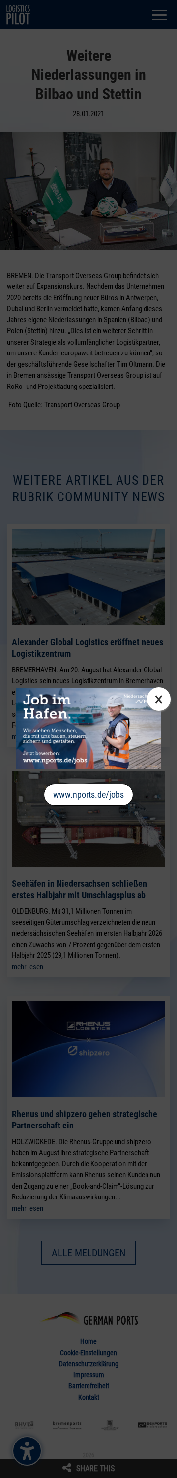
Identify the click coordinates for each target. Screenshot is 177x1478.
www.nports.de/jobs (88, 794)
